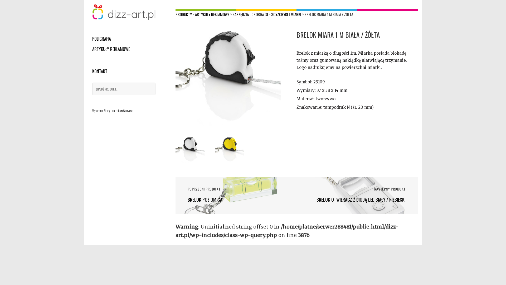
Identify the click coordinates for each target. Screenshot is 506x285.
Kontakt (99, 71)
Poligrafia (101, 39)
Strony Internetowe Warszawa (118, 110)
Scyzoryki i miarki (286, 14)
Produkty (184, 14)
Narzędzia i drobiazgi (250, 14)
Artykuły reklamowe (111, 49)
